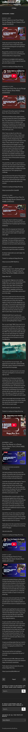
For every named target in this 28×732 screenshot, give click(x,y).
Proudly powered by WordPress (9, 728)
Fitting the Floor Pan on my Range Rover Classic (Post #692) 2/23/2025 (14, 91)
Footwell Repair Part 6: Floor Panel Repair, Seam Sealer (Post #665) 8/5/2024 (13, 559)
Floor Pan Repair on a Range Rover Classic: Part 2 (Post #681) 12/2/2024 (13, 446)
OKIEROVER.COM (11, 2)
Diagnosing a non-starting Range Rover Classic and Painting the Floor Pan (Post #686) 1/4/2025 (13, 271)
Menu (14, 8)
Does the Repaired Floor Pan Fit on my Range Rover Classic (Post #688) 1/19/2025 (13, 199)
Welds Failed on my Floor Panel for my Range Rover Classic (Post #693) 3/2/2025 (13, 22)
